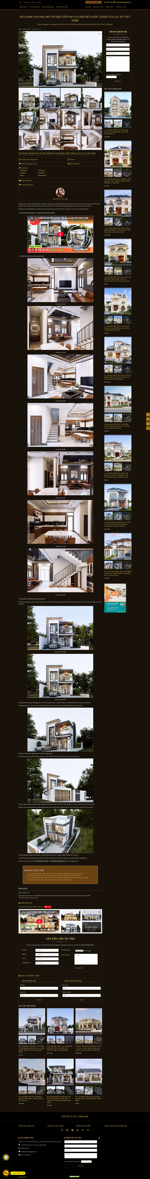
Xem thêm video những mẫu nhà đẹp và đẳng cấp (35, 906)
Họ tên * (24, 950)
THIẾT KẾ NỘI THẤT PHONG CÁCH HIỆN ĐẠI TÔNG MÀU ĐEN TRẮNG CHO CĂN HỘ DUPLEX (54, 875)
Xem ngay (39, 999)
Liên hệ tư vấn (121, 7)
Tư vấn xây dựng (34, 7)
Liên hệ (39, 2)
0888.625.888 (109, 2)
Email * (24, 958)
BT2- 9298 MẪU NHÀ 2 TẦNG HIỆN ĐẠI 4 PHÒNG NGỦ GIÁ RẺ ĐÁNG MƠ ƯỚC (50, 880)
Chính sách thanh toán (26, 1126)
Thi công (88, 7)
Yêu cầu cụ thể (65, 955)
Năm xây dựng (67, 992)
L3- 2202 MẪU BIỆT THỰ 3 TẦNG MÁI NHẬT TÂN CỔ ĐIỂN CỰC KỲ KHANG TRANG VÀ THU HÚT (55, 873)
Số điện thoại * (26, 962)
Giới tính (22, 985)
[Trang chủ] (20, 2)
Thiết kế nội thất (62, 7)
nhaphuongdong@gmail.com (123, 2)
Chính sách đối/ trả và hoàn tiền (116, 1126)
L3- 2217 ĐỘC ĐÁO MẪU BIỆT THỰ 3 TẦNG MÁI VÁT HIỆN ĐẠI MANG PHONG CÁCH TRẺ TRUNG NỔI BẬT (58, 878)
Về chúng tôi (26, 2)
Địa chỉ (24, 954)
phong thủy (110, 7)
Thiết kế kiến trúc (47, 7)
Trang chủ (22, 7)
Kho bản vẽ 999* (98, 7)
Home (39, 24)
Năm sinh (22, 992)
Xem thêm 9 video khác (91, 927)
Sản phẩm (45, 24)
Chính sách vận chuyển (55, 1126)
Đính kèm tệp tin (65, 950)
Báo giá (34, 2)
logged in (27, 897)
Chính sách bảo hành (83, 1126)
